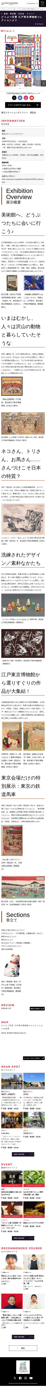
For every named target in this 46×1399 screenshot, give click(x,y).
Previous (38, 83)
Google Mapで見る (32, 1058)
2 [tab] (23, 88)
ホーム (3, 9)
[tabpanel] (23, 60)
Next (43, 83)
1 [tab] (20, 88)
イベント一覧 (11, 9)
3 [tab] (26, 88)
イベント (40, 24)
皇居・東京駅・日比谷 (14, 14)
